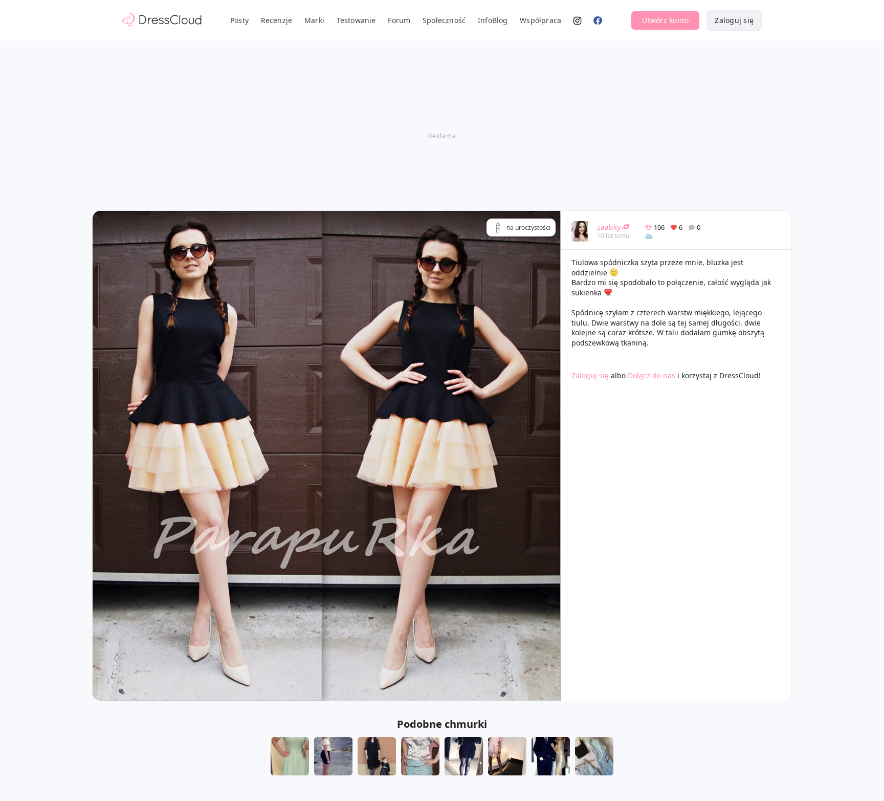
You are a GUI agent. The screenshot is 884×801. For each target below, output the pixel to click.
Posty (239, 20)
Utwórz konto (665, 20)
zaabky (609, 227)
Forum (399, 20)
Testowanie (356, 20)
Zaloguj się (734, 20)
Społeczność (444, 20)
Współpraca (540, 20)
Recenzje (277, 20)
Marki (314, 20)
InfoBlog (493, 20)
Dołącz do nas (651, 375)
